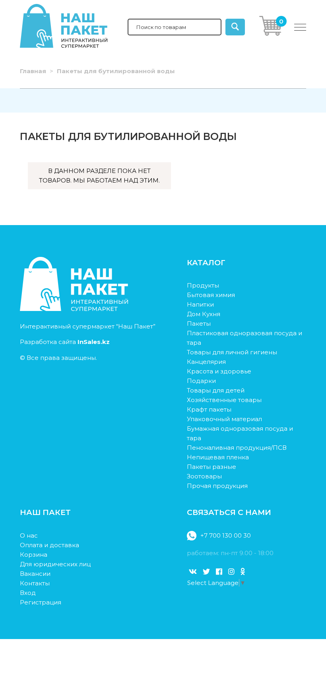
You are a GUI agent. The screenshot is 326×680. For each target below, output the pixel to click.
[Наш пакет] (74, 309)
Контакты (35, 583)
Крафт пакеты (209, 409)
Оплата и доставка (49, 545)
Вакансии (35, 573)
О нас (29, 535)
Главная (33, 71)
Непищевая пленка (218, 457)
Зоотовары (204, 476)
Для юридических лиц (55, 564)
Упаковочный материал (224, 419)
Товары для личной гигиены (232, 352)
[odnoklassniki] (243, 571)
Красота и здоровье (219, 371)
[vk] (193, 571)
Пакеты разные (211, 466)
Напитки (200, 304)
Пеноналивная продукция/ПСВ (237, 447)
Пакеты (199, 323)
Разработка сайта (65, 342)
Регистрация (40, 602)
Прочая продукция (217, 486)
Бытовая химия (211, 295)
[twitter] (206, 571)
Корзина (33, 554)
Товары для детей (215, 390)
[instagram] (231, 571)
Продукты (203, 285)
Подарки (201, 381)
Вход (28, 592)
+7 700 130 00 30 (225, 535)
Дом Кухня (203, 314)
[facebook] (219, 571)
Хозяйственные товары (224, 400)
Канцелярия (206, 361)
